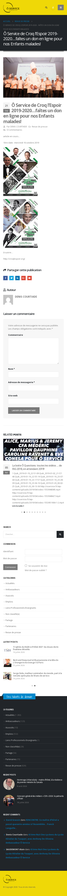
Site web (13, 395)
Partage (9, 663)
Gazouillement (11, 278)
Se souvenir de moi (37, 608)
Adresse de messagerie (21, 382)
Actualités (10, 626)
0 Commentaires (14, 129)
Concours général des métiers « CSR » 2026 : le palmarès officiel (34, 704)
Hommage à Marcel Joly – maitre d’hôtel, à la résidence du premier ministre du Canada (34, 691)
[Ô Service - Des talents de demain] (11, 7)
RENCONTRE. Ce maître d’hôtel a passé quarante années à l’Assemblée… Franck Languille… (32, 869)
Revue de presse (39, 126)
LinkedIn (17, 278)
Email (29, 278)
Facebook (5, 278)
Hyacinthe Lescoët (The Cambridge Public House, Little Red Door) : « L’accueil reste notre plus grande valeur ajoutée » (37, 718)
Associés (10, 638)
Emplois (9, 644)
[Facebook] (53, 7)
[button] (21, 555)
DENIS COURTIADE (18, 126)
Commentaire (15, 334)
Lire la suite (17, 548)
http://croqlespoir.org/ (14, 258)
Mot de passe (10, 601)
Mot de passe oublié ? (36, 613)
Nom (11, 368)
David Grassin (13, 865)
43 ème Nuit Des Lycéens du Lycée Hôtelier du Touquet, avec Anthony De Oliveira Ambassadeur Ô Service (35, 884)
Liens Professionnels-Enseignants (21, 650)
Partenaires (11, 669)
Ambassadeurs (13, 632)
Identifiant (8, 594)
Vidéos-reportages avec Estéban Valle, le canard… (35, 536)
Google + (23, 278)
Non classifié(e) (13, 657)
